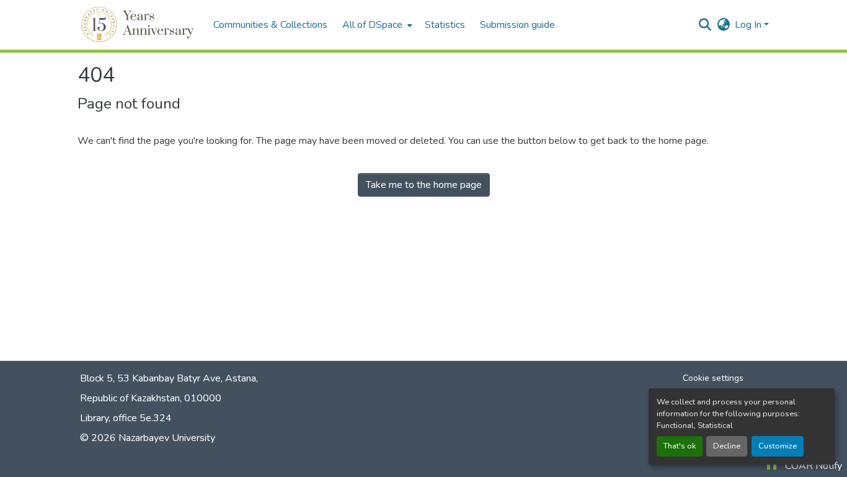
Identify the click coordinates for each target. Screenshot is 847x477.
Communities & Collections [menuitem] (270, 25)
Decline (726, 446)
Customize (777, 446)
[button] (139, 25)
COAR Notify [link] (813, 466)
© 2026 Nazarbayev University (147, 438)
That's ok (679, 446)
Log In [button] (749, 25)
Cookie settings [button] (713, 378)
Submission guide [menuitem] (517, 25)
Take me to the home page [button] (424, 185)
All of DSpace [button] (372, 25)
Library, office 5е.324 (126, 418)
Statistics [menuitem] (445, 25)
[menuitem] (376, 25)
